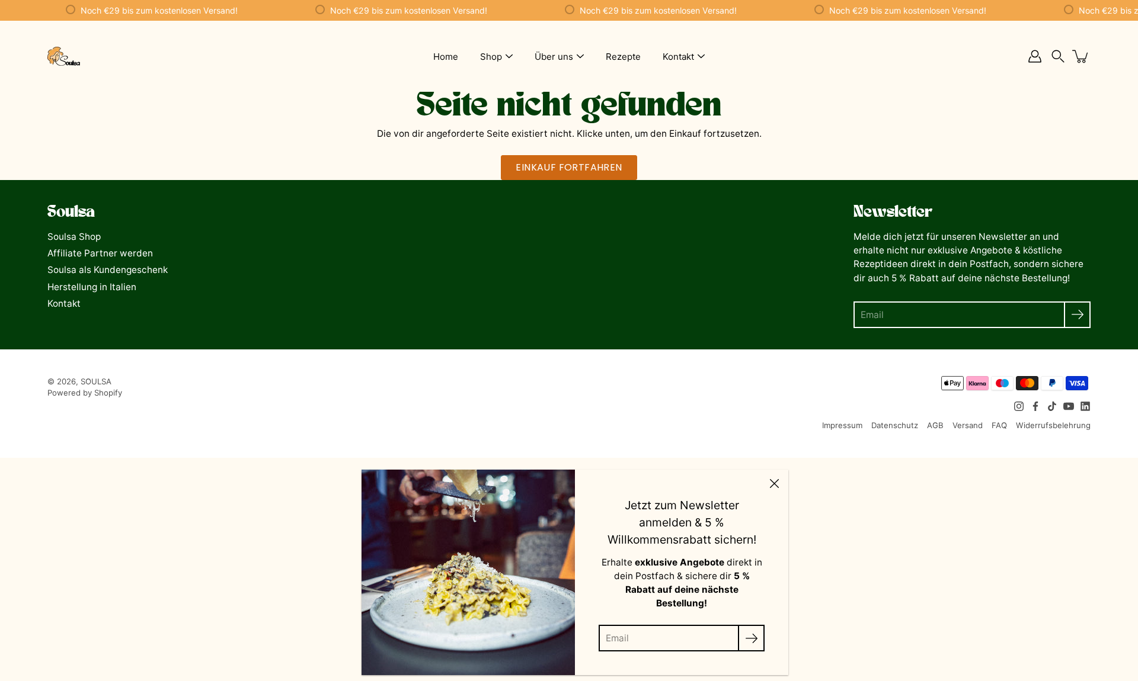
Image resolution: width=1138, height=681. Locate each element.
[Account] (1034, 56)
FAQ (999, 425)
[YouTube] (1068, 406)
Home (445, 56)
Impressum (842, 425)
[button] (1058, 56)
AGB (935, 425)
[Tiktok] (1052, 406)
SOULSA (96, 381)
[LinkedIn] (1085, 406)
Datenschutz (894, 425)
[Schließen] (774, 484)
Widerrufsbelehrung (1053, 425)
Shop (491, 56)
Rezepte (623, 56)
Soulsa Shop (74, 236)
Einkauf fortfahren (569, 167)
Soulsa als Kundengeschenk (107, 269)
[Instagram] (1019, 406)
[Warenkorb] (1081, 56)
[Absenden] (1077, 314)
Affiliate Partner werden (100, 253)
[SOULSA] (63, 56)
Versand (967, 425)
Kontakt (678, 56)
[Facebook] (1035, 406)
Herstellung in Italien (91, 287)
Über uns (554, 56)
